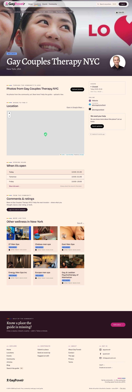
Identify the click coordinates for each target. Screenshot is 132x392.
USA (35, 12)
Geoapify (82, 154)
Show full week (14, 186)
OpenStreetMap (69, 154)
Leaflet (62, 154)
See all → (80, 223)
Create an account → (106, 367)
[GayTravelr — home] (15, 380)
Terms (70, 362)
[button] (45, 134)
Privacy (71, 359)
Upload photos (77, 89)
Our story (122, 388)
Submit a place (43, 350)
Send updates (97, 126)
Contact (71, 353)
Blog (8, 365)
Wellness (50, 12)
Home (30, 4)
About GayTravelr (74, 350)
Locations (37, 4)
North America (27, 12)
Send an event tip (44, 353)
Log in (123, 4)
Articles (9, 362)
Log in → (102, 365)
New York (42, 12)
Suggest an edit (43, 356)
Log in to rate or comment (17, 209)
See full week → (97, 91)
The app (71, 356)
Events (45, 4)
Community (53, 4)
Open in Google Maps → (75, 107)
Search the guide (14, 368)
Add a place (118, 324)
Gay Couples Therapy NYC (64, 12)
